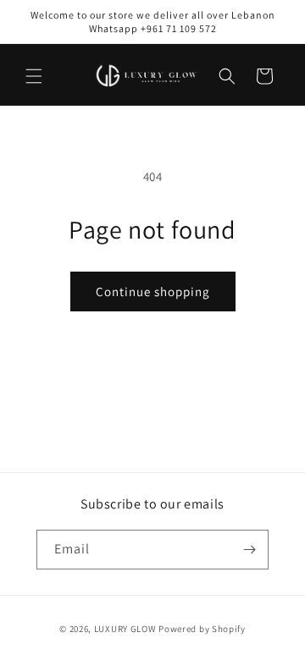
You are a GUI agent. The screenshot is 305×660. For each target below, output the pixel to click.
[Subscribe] (249, 549)
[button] (34, 76)
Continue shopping (153, 291)
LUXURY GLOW (125, 629)
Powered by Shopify (202, 629)
